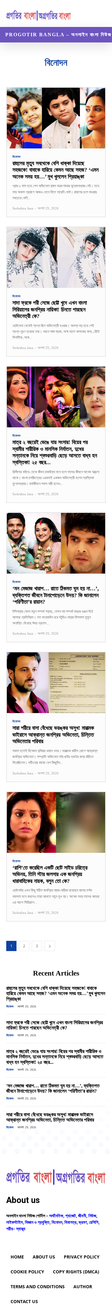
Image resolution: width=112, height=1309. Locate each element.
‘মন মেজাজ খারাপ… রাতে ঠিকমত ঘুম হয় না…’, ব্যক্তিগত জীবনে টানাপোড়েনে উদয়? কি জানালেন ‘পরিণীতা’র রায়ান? (55, 595)
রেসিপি (93, 1222)
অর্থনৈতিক (11, 73)
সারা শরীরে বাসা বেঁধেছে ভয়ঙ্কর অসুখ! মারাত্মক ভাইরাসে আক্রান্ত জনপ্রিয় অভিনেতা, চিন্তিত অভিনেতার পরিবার (53, 734)
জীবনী (42, 73)
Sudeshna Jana (22, 208)
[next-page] (49, 946)
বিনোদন (16, 156)
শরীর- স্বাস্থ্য (15, 1228)
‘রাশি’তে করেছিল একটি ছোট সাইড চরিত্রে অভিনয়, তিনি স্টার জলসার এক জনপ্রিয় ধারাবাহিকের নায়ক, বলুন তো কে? (49, 874)
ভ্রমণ (83, 1222)
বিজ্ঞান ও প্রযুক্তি (75, 73)
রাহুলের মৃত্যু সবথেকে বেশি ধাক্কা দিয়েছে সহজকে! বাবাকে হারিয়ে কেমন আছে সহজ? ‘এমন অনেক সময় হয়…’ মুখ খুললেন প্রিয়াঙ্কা (55, 170)
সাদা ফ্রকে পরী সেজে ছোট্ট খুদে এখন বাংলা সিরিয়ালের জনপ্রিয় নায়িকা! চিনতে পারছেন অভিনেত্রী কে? (49, 309)
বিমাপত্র (96, 73)
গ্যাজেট (28, 73)
